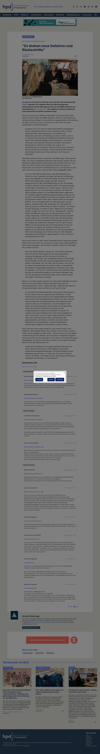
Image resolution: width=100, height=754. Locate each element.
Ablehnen (51, 379)
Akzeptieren (60, 379)
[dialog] (50, 377)
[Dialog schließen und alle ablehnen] (64, 372)
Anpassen (39, 379)
